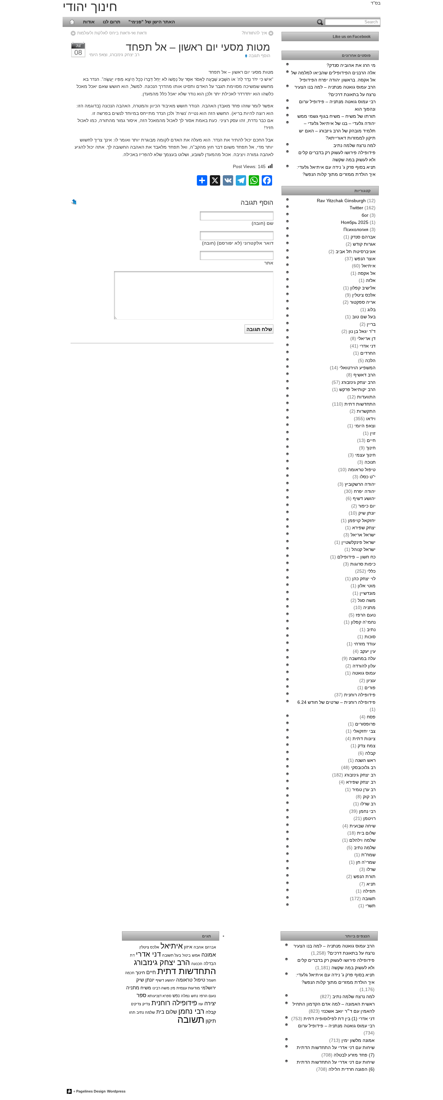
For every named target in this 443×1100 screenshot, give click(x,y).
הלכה (370, 360)
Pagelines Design (91, 1091)
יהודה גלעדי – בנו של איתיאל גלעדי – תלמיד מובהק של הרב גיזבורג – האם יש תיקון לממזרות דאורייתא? (337, 131)
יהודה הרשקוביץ (360, 484)
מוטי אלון (367, 585)
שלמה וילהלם (362, 840)
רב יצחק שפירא (361, 782)
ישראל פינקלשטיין (358, 542)
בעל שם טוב (364, 316)
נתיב (371, 629)
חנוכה (370, 462)
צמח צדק (367, 745)
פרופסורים (365, 724)
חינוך (371, 447)
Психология (355, 229)
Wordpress (116, 1091)
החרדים (368, 353)
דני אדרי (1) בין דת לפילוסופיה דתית (339, 1018)
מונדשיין (368, 593)
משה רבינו (160, 988)
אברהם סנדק (363, 236)
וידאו (371, 418)
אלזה (371, 280)
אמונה (208, 955)
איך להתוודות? (254, 33)
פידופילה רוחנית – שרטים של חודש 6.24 (336, 702)
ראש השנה (365, 760)
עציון (371, 680)
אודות (89, 21)
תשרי (370, 905)
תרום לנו (111, 21)
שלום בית (366, 833)
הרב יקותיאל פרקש (357, 389)
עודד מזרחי (365, 643)
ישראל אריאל (363, 534)
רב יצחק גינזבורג (124, 55)
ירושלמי (208, 987)
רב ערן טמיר (364, 789)
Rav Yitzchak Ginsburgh (341, 200)
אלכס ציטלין (364, 295)
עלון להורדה (364, 665)
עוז (200, 1004)
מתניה (369, 607)
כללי (371, 571)
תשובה (369, 898)
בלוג (371, 309)
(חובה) (262, 223)
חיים (371, 440)
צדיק (146, 1004)
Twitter (356, 207)
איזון (188, 946)
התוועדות (366, 396)
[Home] (72, 22)
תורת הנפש (364, 876)
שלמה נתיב (365, 847)
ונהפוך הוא (365, 109)
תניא (371, 883)
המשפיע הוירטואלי (358, 367)
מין (173, 988)
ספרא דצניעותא (159, 996)
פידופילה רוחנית (360, 694)
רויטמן (369, 818)
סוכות (370, 636)
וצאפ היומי (98, 55)
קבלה (370, 753)
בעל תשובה (171, 955)
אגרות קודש (364, 244)
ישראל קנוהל (364, 549)
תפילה (369, 891)
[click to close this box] (374, 36)
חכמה (129, 973)
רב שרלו (368, 803)
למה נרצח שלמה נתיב (354, 145)
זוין (373, 433)
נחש (194, 996)
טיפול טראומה (362, 469)
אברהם (210, 947)
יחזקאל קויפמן (362, 520)
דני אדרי (368, 345)
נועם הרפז (366, 614)
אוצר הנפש (365, 258)
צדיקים (136, 1004)
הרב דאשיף (364, 374)
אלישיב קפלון (363, 287)
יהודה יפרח (365, 491)
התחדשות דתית (360, 404)
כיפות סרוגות (363, 564)
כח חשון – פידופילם (356, 556)
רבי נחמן (367, 811)
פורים (370, 687)
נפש (176, 995)
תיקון (211, 1021)
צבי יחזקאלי (364, 731)
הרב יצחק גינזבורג (358, 382)
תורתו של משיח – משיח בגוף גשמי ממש (336, 116)
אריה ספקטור (363, 302)
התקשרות (366, 411)
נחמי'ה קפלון (363, 622)
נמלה (185, 996)
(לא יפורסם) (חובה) (237, 243)
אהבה (199, 947)
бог (365, 215)
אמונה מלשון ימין (358, 1040)
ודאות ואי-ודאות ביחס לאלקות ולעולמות (112, 33)
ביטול (186, 955)
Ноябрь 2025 (354, 222)
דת (132, 955)
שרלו (371, 869)
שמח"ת (368, 854)
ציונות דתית (364, 738)
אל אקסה (367, 273)
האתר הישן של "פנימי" (151, 21)
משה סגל (367, 600)
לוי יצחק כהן (364, 578)
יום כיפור (367, 505)
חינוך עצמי (365, 455)
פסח (371, 716)
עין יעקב (368, 651)
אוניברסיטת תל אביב (356, 251)
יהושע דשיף (364, 498)
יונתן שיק (367, 513)
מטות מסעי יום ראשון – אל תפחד (198, 47)
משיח (145, 987)
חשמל (211, 980)
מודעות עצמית (188, 988)
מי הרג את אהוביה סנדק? (351, 65)
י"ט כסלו (368, 476)
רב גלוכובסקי (363, 767)
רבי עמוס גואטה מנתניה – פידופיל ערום (337, 101)
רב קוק (369, 796)
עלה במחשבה (362, 658)
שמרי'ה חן (366, 862)
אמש (196, 955)
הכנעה (196, 963)
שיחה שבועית (363, 825)
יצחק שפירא (364, 527)
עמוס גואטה (364, 673)
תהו (132, 1012)
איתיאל (369, 265)
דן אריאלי (366, 338)
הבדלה (210, 963)
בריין (371, 324)
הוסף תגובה (259, 56)
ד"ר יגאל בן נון (362, 331)
